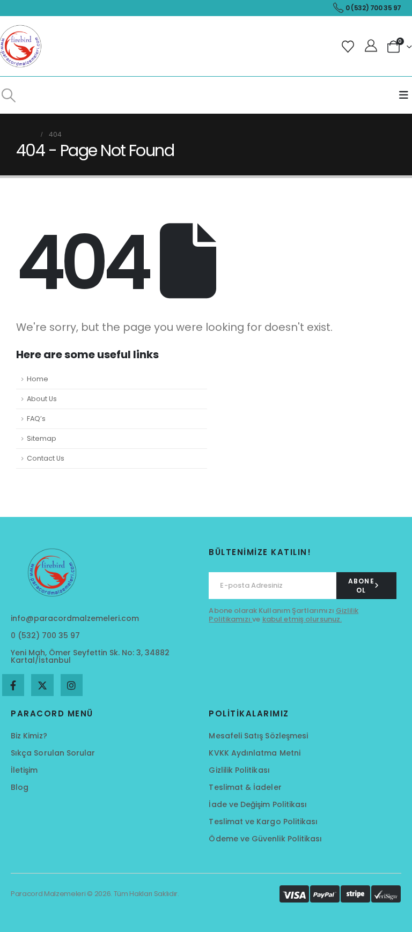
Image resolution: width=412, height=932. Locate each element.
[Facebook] (13, 685)
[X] (42, 685)
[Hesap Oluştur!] (372, 46)
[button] (8, 95)
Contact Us (45, 458)
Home (37, 378)
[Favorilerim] (349, 46)
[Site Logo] (21, 46)
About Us (42, 398)
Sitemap (41, 438)
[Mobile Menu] (403, 95)
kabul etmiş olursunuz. (302, 619)
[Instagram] (72, 685)
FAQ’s (36, 418)
